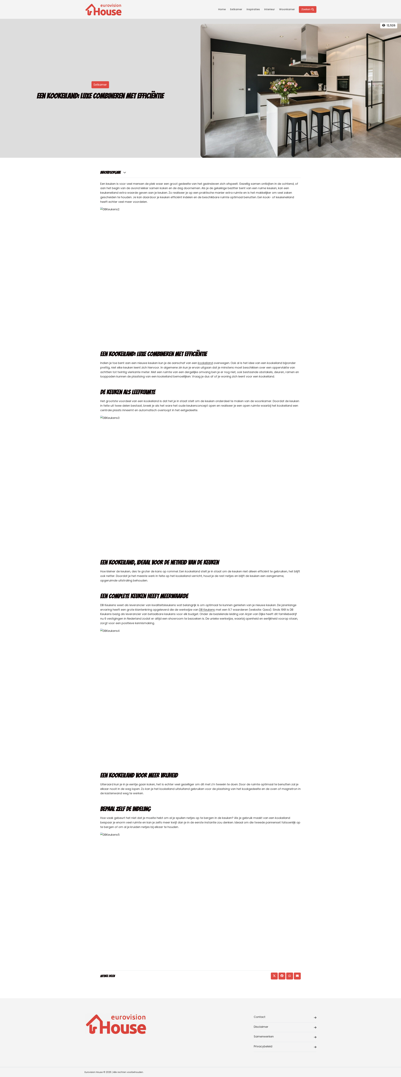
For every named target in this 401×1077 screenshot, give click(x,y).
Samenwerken (264, 1036)
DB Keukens (207, 610)
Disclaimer (261, 1027)
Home (222, 9)
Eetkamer (236, 9)
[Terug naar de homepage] (103, 9)
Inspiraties (253, 9)
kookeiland (205, 363)
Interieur (269, 9)
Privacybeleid (263, 1046)
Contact (259, 1017)
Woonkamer (287, 9)
